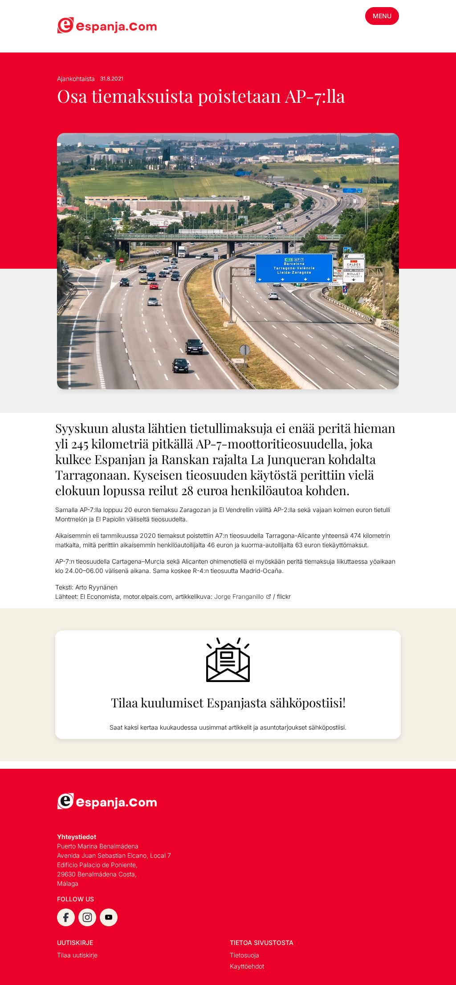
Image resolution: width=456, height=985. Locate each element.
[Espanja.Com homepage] (78, 26)
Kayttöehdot (247, 966)
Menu (382, 16)
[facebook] (66, 917)
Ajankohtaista (76, 78)
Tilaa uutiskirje (77, 955)
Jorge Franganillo (239, 596)
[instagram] (87, 917)
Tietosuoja (244, 955)
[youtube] (109, 917)
